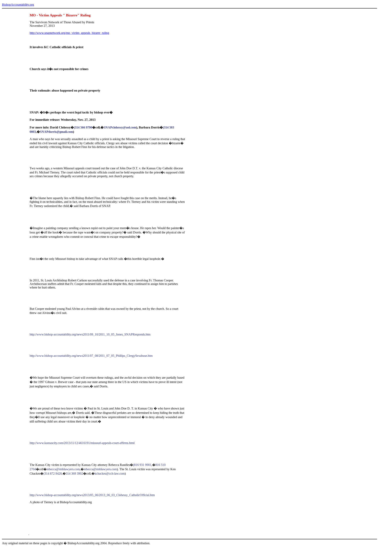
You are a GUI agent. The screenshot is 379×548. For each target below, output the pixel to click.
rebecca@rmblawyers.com (63, 469)
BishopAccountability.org (18, 4)
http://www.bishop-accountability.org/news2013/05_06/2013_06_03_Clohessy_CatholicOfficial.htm (92, 495)
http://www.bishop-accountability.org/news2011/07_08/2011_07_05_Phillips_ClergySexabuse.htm (91, 355)
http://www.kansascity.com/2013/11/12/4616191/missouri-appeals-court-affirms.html (82, 443)
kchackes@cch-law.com (110, 473)
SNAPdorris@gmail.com (56, 131)
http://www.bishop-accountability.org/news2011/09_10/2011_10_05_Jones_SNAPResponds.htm (90, 334)
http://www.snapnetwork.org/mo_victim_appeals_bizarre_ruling (69, 33)
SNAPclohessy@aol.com (120, 127)
